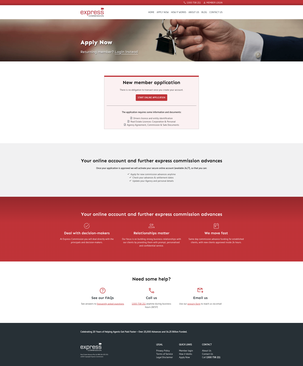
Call (211, 357)
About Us (194, 12)
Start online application (151, 97)
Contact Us (216, 12)
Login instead (126, 52)
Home (151, 12)
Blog (204, 12)
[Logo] (91, 346)
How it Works (178, 12)
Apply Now (163, 12)
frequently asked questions (110, 303)
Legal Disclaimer (164, 357)
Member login (186, 350)
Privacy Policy (163, 350)
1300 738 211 (139, 303)
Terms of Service (164, 354)
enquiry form (193, 303)
